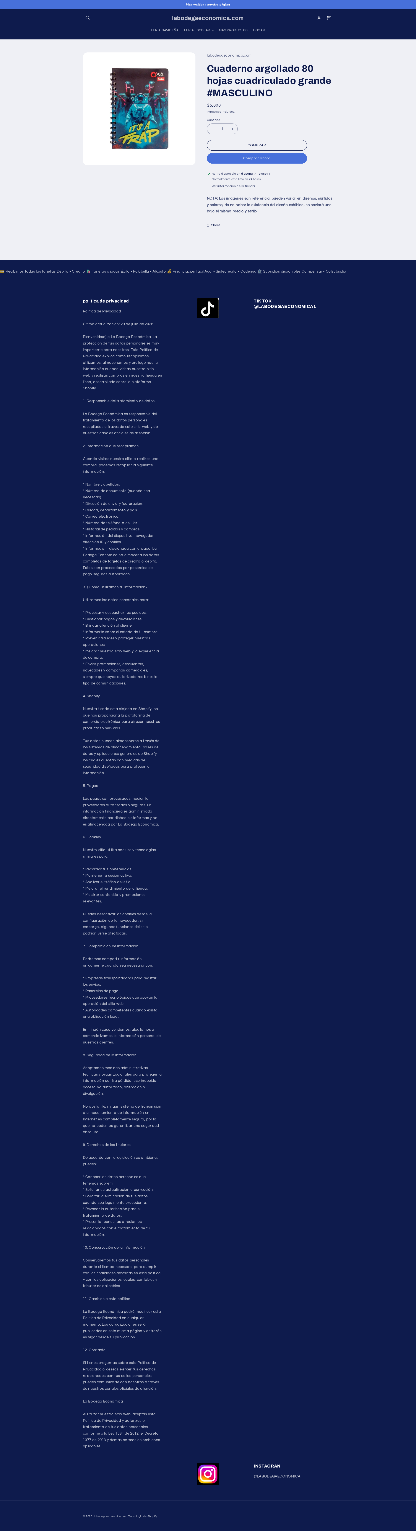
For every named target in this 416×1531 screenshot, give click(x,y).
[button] (88, 18)
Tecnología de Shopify (142, 1516)
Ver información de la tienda (233, 186)
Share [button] (215, 225)
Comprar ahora (257, 158)
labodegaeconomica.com (110, 1516)
